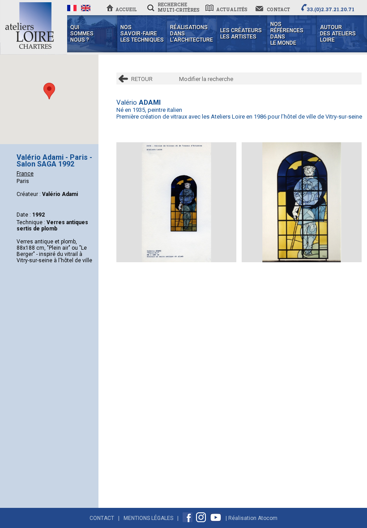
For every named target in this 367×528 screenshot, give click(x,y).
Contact (102, 518)
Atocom (267, 518)
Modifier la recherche (206, 79)
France (25, 173)
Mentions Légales (148, 518)
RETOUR (142, 79)
